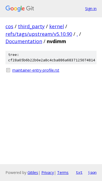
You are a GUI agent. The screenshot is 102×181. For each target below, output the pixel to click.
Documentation (23, 41)
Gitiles (32, 172)
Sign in (91, 8)
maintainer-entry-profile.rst (35, 70)
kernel (56, 26)
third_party (31, 26)
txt (79, 172)
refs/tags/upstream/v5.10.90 (38, 34)
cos (9, 26)
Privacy (47, 172)
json (92, 172)
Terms (63, 172)
